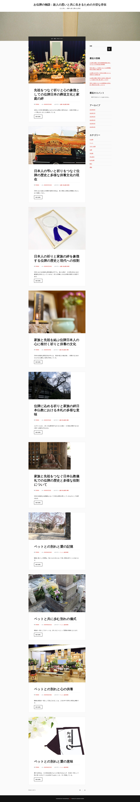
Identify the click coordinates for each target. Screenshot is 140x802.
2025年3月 (92, 127)
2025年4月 (92, 123)
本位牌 (91, 153)
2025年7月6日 (47, 420)
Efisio (37, 104)
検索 (91, 46)
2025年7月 (92, 113)
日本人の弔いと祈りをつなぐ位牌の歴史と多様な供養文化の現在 (57, 175)
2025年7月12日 (48, 266)
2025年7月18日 (48, 104)
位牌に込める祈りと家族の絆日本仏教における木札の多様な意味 (56, 410)
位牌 (61, 104)
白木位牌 (92, 160)
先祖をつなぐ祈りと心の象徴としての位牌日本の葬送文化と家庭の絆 (57, 94)
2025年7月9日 (47, 349)
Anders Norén (80, 798)
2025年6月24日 (48, 552)
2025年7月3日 (47, 490)
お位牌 (91, 139)
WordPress (66, 798)
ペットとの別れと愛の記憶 (53, 546)
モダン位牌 (93, 146)
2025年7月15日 (48, 185)
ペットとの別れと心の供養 (53, 689)
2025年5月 (92, 120)
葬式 (68, 104)
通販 (91, 167)
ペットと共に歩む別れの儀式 (55, 618)
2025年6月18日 (48, 694)
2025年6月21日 (48, 624)
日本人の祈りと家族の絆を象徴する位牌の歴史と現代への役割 (56, 258)
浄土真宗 (65, 104)
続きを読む (38, 116)
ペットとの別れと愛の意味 (53, 761)
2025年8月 (92, 109)
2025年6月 (92, 116)
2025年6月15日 (48, 767)
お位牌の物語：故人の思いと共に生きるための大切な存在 (70, 4)
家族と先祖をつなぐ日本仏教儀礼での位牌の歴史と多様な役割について (56, 480)
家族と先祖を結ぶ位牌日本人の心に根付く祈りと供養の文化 (56, 341)
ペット (61, 552)
